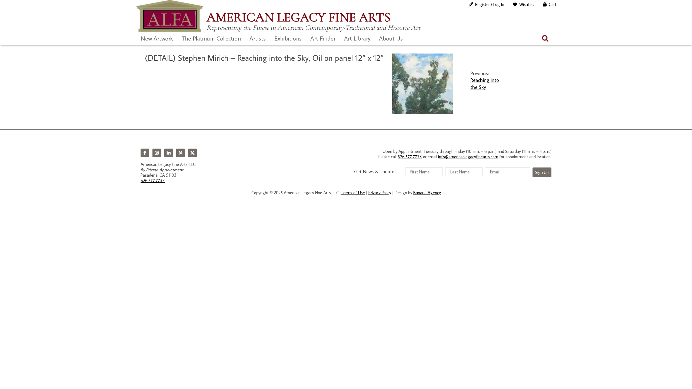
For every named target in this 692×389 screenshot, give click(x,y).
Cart (553, 4)
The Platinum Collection (211, 38)
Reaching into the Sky (484, 83)
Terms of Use (353, 192)
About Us (391, 38)
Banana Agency (427, 192)
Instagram (156, 153)
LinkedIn (168, 153)
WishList (526, 4)
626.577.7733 (153, 180)
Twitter (192, 153)
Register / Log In (489, 4)
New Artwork (157, 38)
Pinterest (180, 153)
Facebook (145, 153)
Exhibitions (288, 38)
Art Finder (322, 38)
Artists (257, 38)
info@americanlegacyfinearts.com (468, 156)
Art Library (357, 38)
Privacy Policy (379, 192)
